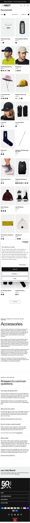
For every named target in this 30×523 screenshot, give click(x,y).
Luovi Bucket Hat (5, 94)
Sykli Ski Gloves (19, 207)
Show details (22, 264)
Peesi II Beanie (4, 207)
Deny (15, 278)
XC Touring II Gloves (6, 290)
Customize (14, 273)
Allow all (15, 269)
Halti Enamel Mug (5, 39)
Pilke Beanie (18, 235)
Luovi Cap (3, 122)
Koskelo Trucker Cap (20, 94)
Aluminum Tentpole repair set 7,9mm (22, 151)
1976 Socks (4, 150)
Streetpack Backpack (21, 179)
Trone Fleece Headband (7, 235)
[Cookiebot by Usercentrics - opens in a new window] (22, 242)
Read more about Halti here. (8, 455)
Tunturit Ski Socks (20, 290)
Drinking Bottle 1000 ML (21, 39)
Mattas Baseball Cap (6, 66)
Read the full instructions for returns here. (11, 419)
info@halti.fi (19, 432)
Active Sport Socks (6, 179)
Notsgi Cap (18, 66)
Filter (2, 14)
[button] (2, 5)
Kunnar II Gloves (19, 122)
